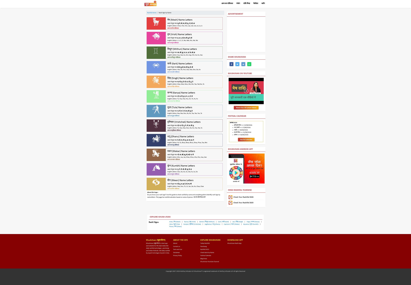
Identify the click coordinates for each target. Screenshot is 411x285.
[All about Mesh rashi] (156, 22)
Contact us (176, 246)
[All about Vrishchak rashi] (156, 124)
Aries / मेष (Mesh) (175, 222)
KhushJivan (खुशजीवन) (153, 243)
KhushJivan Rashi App (234, 243)
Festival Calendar (205, 255)
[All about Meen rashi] (156, 182)
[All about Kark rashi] (156, 65)
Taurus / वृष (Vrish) (190, 222)
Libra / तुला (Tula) (174, 224)
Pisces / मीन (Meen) (175, 226)
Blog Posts (203, 259)
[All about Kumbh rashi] (156, 168)
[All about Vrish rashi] (156, 36)
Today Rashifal (205, 243)
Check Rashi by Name (207, 252)
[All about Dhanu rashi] (156, 138)
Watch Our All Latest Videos (246, 108)
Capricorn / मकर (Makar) (232, 224)
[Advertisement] (294, 34)
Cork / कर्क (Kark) (223, 222)
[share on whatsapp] (249, 64)
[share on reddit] (243, 64)
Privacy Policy (177, 255)
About (175, 243)
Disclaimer (176, 252)
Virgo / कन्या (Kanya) (253, 222)
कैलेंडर (255, 3)
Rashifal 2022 (204, 249)
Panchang (203, 246)
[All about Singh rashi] (156, 80)
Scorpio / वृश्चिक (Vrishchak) (192, 224)
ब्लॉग (263, 3)
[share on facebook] (231, 64)
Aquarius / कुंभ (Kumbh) (251, 224)
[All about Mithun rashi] (156, 51)
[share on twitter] (237, 64)
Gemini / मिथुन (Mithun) (207, 222)
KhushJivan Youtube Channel (209, 262)
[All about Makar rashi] (156, 153)
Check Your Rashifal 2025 (241, 203)
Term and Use (177, 249)
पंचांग (238, 3)
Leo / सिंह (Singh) (237, 222)
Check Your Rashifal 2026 (241, 197)
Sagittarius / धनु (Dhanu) (213, 224)
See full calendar (246, 139)
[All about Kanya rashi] (156, 94)
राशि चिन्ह (246, 3)
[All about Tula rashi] (156, 109)
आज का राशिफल (227, 3)
